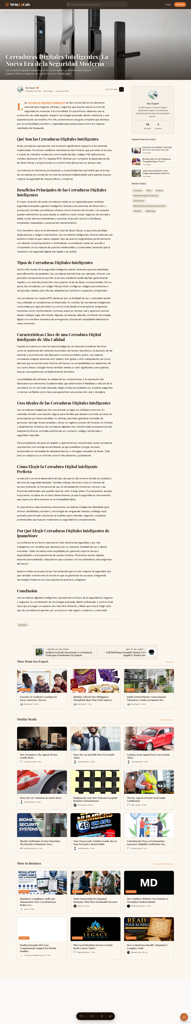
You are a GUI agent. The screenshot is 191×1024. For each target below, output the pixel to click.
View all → (170, 662)
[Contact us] (184, 1017)
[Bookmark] (101, 1016)
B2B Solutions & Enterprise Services (149, 206)
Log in (168, 4)
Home (6, 12)
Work (149, 190)
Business (15, 12)
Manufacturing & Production (146, 196)
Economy (138, 190)
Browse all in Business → (164, 864)
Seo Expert (30, 88)
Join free (180, 4)
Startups (137, 211)
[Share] (110, 1016)
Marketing (150, 211)
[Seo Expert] (20, 89)
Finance (159, 190)
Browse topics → (167, 720)
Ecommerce (139, 201)
